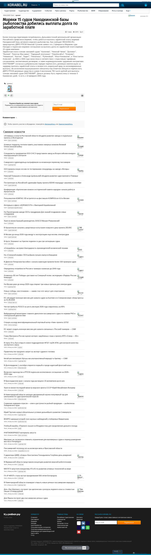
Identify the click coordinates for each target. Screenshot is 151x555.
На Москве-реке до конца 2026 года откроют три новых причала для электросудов (37, 284)
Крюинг (59, 521)
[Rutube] (87, 523)
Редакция (34, 521)
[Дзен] (79, 523)
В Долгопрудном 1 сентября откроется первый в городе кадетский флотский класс (37, 365)
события (10, 149)
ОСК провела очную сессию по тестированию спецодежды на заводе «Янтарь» (36, 169)
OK (84, 548)
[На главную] (15, 5)
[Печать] (82, 95)
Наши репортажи (62, 525)
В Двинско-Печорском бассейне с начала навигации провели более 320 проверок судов (40, 262)
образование (22, 368)
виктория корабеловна (15, 208)
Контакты (80, 517)
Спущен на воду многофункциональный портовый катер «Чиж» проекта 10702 (36, 322)
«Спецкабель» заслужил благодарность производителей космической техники (36, 248)
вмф (19, 428)
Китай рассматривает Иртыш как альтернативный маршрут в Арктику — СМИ (36, 358)
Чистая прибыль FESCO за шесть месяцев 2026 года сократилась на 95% (34, 307)
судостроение (12, 185)
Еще (127, 11)
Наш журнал (35, 519)
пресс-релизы (12, 140)
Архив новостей (62, 527)
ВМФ (93, 11)
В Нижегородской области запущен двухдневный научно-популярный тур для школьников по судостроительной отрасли (36, 396)
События (48, 11)
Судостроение (9, 11)
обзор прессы (12, 302)
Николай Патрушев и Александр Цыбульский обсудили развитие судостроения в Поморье (41, 176)
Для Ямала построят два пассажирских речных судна (26, 498)
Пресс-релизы (60, 11)
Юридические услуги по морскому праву (11, 529)
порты (20, 347)
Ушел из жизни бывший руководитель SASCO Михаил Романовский (31, 221)
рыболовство (22, 408)
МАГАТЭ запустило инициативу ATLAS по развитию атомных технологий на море (37, 469)
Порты (71, 11)
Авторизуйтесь (50, 124)
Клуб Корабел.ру (36, 525)
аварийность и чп (23, 451)
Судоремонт (37, 11)
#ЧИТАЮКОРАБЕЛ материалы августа (20, 433)
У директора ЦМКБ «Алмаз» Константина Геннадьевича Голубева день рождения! (37, 455)
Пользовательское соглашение (41, 527)
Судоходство (24, 11)
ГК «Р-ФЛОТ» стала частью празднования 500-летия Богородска (30, 476)
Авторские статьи (62, 523)
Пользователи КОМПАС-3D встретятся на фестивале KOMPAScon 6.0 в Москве (36, 198)
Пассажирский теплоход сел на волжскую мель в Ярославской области (33, 448)
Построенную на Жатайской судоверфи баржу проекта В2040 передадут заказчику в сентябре (42, 183)
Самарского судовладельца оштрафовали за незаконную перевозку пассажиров (37, 162)
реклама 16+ (146, 1)
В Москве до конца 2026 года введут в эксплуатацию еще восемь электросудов (36, 234)
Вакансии (80, 519)
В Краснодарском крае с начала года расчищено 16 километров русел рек (34, 381)
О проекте (34, 517)
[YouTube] (79, 532)
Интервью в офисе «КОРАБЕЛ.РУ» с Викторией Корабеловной (29, 205)
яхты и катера (13, 325)
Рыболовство (83, 11)
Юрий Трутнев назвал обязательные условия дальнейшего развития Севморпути (37, 412)
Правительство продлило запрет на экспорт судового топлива (29, 352)
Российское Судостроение (65, 517)
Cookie (79, 548)
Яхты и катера (117, 11)
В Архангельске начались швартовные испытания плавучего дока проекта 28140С (38, 228)
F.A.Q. (32, 535)
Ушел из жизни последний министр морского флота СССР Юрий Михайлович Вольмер (39, 388)
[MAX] (79, 527)
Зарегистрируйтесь (66, 124)
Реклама (33, 523)
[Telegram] (83, 527)
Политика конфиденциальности (41, 529)
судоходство (12, 165)
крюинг (18, 15)
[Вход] (145, 5)
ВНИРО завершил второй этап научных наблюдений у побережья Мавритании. (36, 419)
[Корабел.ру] (12, 514)
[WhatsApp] (87, 527)
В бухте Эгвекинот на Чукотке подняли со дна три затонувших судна (32, 241)
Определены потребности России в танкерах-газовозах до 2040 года (32, 269)
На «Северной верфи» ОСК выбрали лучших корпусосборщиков (30, 255)
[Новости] (10, 88)
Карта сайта (35, 533)
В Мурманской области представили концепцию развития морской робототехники (37, 462)
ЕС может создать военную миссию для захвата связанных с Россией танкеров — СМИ (40, 329)
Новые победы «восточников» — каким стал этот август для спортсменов (34, 291)
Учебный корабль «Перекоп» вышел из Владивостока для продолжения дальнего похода (40, 426)
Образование (103, 11)
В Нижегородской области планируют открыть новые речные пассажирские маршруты (39, 482)
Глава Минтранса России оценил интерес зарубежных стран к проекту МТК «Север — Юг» (41, 336)
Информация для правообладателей (42, 531)
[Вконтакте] (83, 523)
